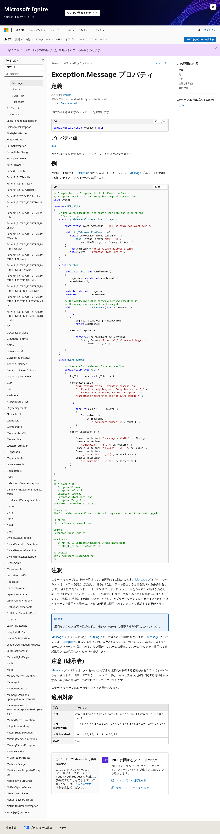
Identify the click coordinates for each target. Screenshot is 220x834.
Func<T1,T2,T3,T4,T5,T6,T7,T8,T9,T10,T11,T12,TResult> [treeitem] (25, 267)
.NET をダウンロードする (200, 39)
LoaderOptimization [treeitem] (18, 638)
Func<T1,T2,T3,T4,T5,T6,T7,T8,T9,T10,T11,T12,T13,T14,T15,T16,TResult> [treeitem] (25, 316)
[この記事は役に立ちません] (183, 105)
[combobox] (23, 67)
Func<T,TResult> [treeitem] (16, 171)
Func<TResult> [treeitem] (15, 164)
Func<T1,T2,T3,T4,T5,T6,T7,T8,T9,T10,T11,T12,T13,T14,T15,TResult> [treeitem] (25, 301)
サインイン (210, 29)
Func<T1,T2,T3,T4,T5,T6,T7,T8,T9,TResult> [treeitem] (25, 236)
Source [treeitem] (16, 89)
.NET (65, 63)
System (67, 94)
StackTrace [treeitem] (18, 95)
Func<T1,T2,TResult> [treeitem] (18, 177)
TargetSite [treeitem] (18, 101)
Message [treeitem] (17, 83)
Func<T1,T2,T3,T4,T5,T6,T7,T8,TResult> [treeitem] (25, 225)
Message (135, 173)
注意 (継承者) (186, 83)
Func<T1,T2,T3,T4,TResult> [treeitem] (22, 189)
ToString (94, 637)
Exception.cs (68, 103)
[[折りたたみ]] (43, 60)
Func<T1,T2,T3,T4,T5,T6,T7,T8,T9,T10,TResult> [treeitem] (25, 246)
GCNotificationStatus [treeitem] (19, 357)
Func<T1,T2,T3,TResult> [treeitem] (20, 183)
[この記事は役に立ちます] (179, 105)
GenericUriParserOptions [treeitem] (21, 370)
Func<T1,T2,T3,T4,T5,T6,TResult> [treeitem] (24, 204)
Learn (55, 63)
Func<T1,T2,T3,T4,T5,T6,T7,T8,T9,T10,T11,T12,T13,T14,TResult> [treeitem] (25, 288)
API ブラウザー (80, 63)
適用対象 (183, 87)
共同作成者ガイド (75, 785)
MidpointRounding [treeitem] (18, 726)
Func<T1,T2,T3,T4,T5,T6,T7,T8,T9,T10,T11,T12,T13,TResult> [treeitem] (25, 278)
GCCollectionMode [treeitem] (17, 332)
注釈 (181, 78)
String (55, 146)
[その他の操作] (166, 63)
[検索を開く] (199, 30)
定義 (181, 69)
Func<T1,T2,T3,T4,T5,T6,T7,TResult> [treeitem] (24, 215)
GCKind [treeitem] (11, 345)
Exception (83, 173)
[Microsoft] (6, 30)
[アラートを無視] (213, 7)
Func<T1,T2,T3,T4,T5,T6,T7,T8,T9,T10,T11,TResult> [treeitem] (25, 257)
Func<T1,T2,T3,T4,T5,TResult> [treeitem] (23, 196)
